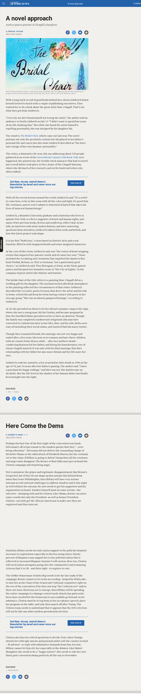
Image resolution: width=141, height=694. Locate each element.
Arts (9, 392)
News (16, 392)
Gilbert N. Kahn (15, 435)
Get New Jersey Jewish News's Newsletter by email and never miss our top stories (33, 184)
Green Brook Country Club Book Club (57, 157)
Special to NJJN (15, 31)
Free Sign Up (76, 183)
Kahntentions (13, 670)
